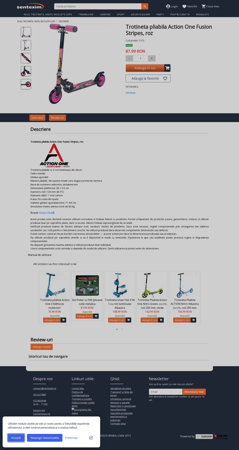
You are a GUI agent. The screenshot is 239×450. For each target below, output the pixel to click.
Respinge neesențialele (45, 438)
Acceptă (16, 438)
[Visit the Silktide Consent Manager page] (91, 438)
